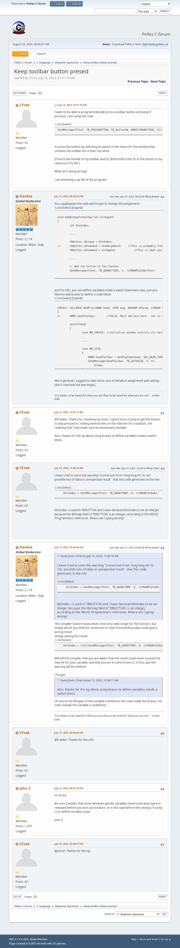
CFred (24, 105)
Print (162, 93)
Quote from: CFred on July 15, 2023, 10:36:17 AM (89, 680)
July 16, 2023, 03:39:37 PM (68, 843)
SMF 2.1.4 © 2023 (18, 939)
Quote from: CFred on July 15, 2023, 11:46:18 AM (89, 556)
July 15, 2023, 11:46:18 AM (68, 468)
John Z (25, 788)
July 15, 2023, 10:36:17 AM (68, 412)
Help (134, 939)
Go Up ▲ (166, 939)
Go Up (17, 896)
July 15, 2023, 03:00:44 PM (68, 547)
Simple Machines (39, 939)
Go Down (19, 93)
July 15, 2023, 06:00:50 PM (68, 732)
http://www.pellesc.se (155, 44)
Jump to (109, 914)
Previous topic (138, 81)
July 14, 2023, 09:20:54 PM (68, 196)
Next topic (158, 81)
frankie (26, 196)
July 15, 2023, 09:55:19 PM (68, 788)
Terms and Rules (148, 939)
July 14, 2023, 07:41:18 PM (72, 105)
